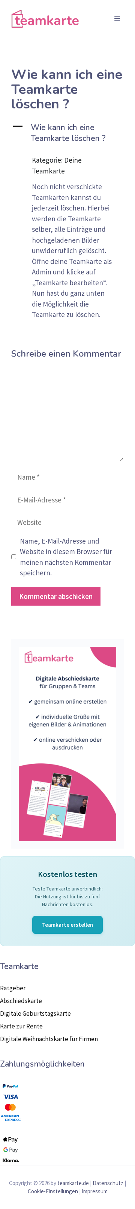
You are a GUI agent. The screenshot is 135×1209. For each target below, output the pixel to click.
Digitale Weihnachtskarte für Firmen (49, 1039)
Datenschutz (108, 1183)
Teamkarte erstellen (67, 924)
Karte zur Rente (21, 1026)
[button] (67, 133)
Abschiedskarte (21, 1001)
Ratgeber (13, 988)
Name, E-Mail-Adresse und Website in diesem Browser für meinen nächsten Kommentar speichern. (66, 557)
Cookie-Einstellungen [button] (53, 1191)
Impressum (95, 1191)
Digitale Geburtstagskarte (35, 1013)
